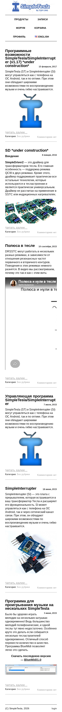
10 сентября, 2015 (48, 246)
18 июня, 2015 (50, 489)
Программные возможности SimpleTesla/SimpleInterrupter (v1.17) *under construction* (30, 58)
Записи (43, 19)
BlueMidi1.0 (32, 659)
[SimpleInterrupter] (31, 553)
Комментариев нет (47, 137)
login (54, 708)
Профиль (19, 36)
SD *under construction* (26, 150)
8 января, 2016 (49, 155)
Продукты (21, 19)
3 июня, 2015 (50, 613)
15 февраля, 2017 (48, 66)
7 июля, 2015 (50, 404)
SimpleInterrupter (21, 488)
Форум (20, 28)
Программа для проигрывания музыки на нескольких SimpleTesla (29, 605)
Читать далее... (16, 132)
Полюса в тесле (20, 245)
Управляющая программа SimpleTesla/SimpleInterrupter (30, 400)
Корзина (40, 28)
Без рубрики (23, 136)
